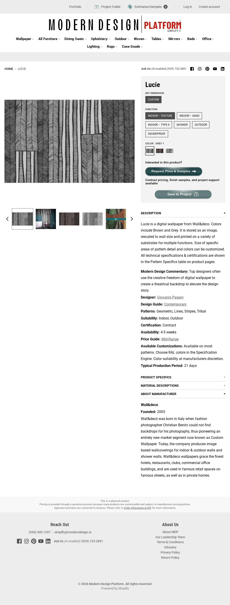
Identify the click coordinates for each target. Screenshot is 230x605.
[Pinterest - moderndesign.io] (207, 69)
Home (8, 69)
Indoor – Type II (158, 124)
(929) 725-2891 (176, 68)
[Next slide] (131, 218)
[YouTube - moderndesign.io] (215, 69)
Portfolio (75, 7)
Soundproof (157, 133)
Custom (153, 99)
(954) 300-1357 (39, 532)
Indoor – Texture (160, 115)
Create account (209, 7)
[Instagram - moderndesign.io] (200, 69)
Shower (182, 124)
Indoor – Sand (189, 115)
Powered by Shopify (115, 588)
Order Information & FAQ (137, 508)
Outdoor (201, 124)
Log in (188, 7)
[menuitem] (22, 219)
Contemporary (175, 304)
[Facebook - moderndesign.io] (192, 69)
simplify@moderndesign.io (72, 532)
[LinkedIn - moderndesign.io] (223, 69)
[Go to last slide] (7, 218)
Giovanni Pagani (170, 297)
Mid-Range (170, 339)
